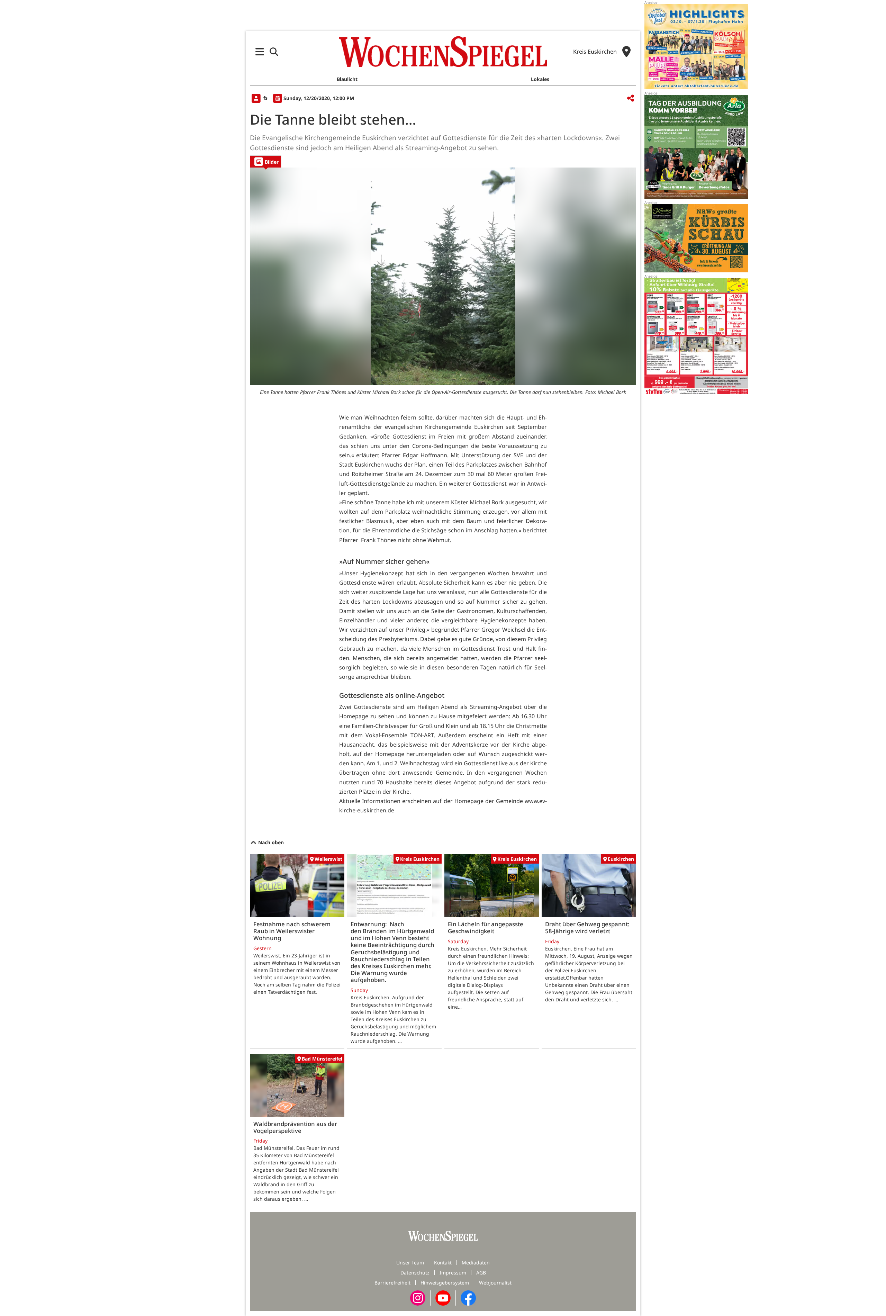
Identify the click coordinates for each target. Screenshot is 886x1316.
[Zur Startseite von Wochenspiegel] (443, 51)
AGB (481, 1272)
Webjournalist (495, 1282)
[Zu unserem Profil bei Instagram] (417, 1297)
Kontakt (443, 1262)
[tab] (265, 161)
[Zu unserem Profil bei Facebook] (468, 1297)
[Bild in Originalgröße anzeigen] (443, 276)
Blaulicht (347, 79)
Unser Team (410, 1262)
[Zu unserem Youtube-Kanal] (443, 1297)
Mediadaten (476, 1262)
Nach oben (270, 842)
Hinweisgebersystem (445, 1282)
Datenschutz (415, 1272)
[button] (259, 51)
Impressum (453, 1272)
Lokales (540, 79)
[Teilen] (630, 98)
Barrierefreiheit (392, 1282)
